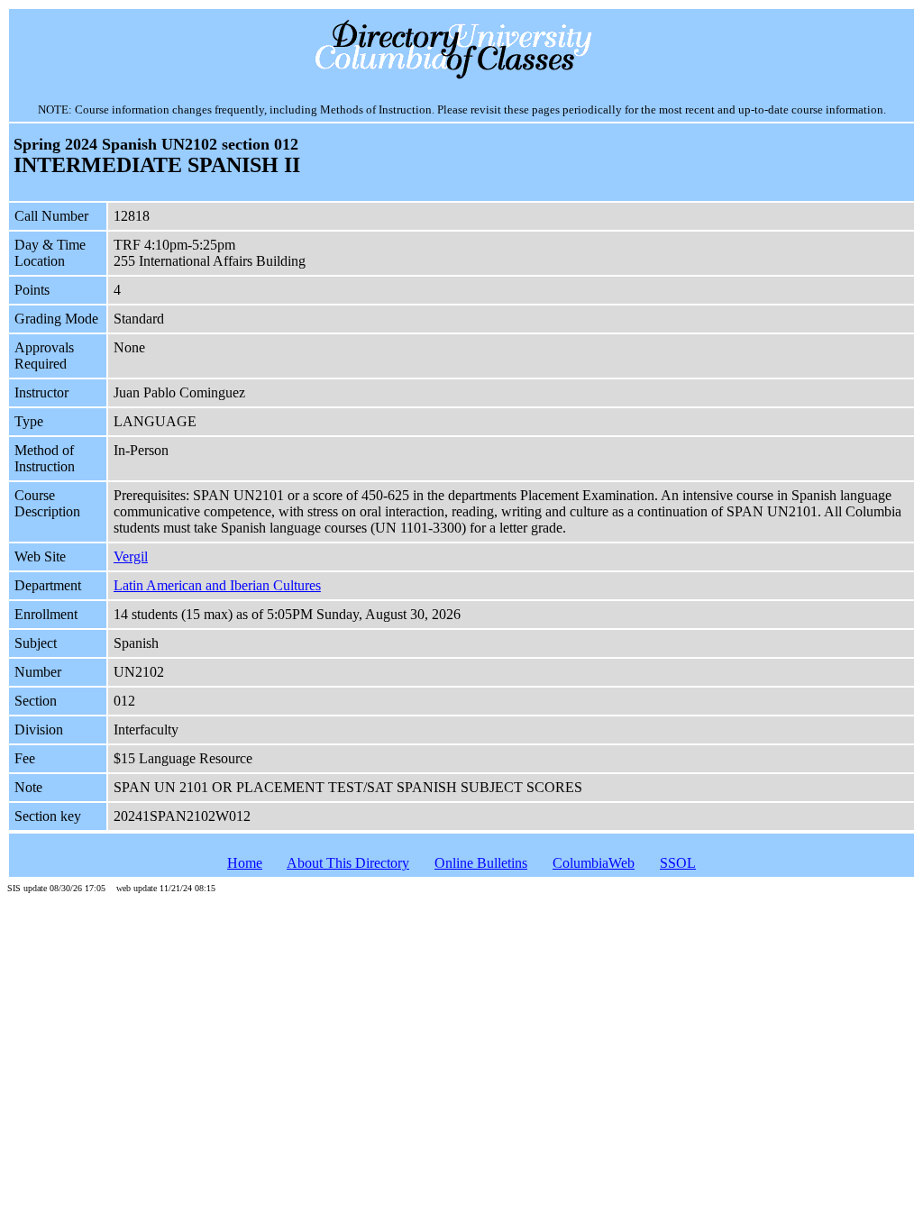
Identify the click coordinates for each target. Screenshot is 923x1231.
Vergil (131, 556)
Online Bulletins (480, 863)
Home (244, 863)
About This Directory (348, 863)
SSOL (678, 863)
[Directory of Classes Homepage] (461, 77)
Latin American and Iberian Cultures (217, 585)
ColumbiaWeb (594, 863)
